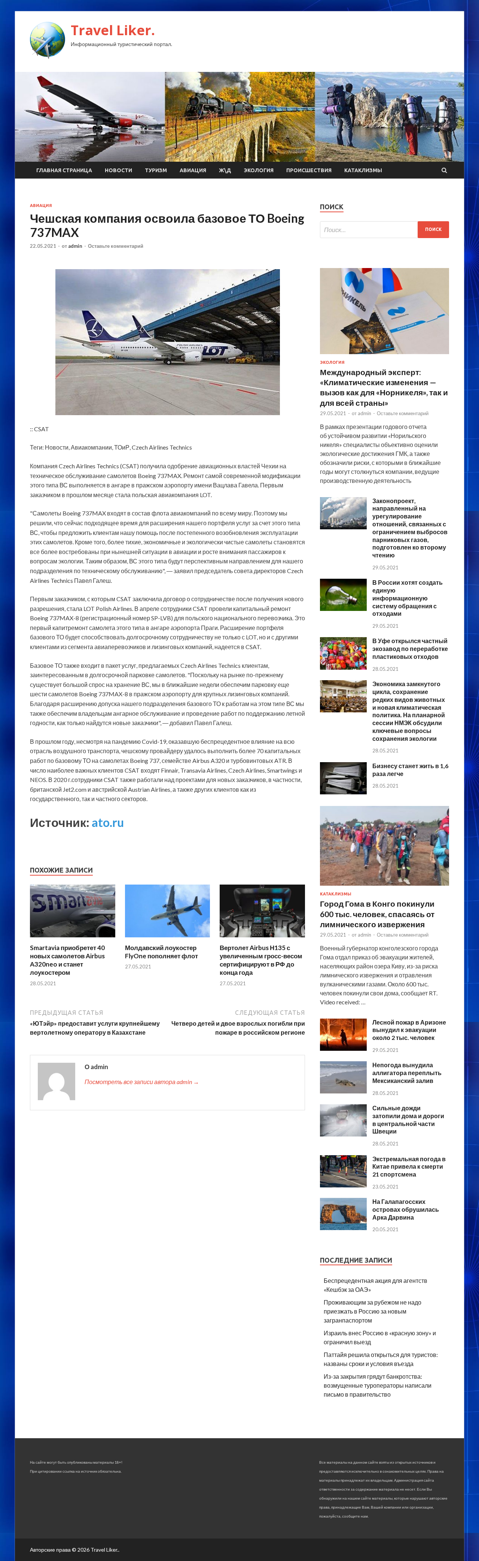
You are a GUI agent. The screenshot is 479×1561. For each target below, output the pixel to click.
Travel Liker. (113, 30)
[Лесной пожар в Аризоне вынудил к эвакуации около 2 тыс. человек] (343, 1048)
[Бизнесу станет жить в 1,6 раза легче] (343, 791)
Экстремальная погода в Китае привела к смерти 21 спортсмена (409, 1166)
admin (75, 246)
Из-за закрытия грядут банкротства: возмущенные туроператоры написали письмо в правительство (377, 1385)
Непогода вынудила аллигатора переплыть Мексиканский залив (407, 1072)
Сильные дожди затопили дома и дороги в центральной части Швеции (408, 1119)
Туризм (156, 170)
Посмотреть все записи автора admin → (142, 1081)
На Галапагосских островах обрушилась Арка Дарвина (405, 1209)
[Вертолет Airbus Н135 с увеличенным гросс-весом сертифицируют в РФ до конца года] (262, 939)
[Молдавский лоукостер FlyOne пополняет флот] (167, 939)
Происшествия (309, 170)
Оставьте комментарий (115, 246)
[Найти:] (384, 229)
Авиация (193, 170)
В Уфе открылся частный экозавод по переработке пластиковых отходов (410, 648)
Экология (259, 170)
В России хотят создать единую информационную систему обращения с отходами (407, 598)
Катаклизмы (363, 170)
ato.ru (108, 822)
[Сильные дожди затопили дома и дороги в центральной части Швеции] (343, 1134)
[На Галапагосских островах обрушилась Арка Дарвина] (343, 1227)
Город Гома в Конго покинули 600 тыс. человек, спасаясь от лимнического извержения (377, 914)
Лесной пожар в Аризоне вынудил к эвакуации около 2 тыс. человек (409, 1030)
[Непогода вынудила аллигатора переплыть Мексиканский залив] (343, 1091)
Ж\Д (225, 170)
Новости (118, 170)
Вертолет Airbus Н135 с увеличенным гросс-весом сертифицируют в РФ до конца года (261, 960)
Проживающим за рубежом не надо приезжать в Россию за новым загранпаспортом (372, 1311)
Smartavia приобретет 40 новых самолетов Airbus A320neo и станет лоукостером (67, 960)
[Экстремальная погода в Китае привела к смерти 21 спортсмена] (343, 1185)
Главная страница (64, 170)
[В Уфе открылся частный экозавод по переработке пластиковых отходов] (343, 667)
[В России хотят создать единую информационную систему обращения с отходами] (343, 608)
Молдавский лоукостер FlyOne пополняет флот (161, 952)
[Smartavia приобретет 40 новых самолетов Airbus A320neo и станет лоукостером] (72, 939)
